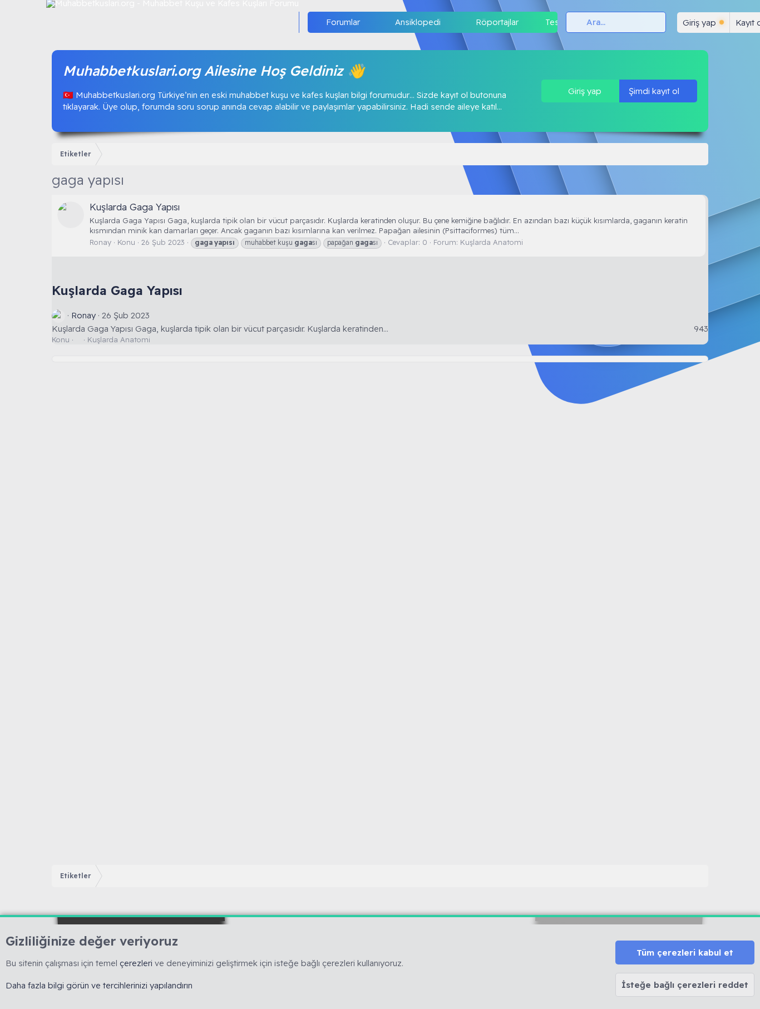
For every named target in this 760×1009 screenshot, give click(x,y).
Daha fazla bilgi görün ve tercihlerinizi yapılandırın (99, 985)
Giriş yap (583, 91)
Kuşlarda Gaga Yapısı (135, 207)
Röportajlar (497, 22)
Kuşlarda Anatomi (491, 242)
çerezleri (136, 963)
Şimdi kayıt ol (655, 91)
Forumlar (343, 22)
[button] (369, 22)
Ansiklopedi (418, 22)
